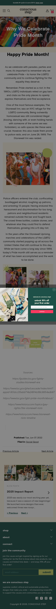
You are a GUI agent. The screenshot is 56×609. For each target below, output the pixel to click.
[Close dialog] (54, 289)
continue (42, 311)
